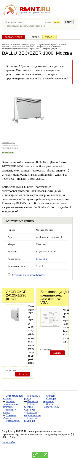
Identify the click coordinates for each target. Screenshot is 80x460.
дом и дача (45, 13)
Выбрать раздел (13, 37)
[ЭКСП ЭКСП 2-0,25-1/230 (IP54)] (15, 322)
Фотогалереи (13, 420)
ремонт (36, 13)
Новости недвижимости (32, 414)
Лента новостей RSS (51, 405)
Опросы (50, 395)
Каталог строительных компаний (10, 404)
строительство (25, 13)
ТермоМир (8, 152)
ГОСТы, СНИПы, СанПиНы (30, 407)
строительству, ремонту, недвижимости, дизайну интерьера (36, 434)
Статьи (35, 37)
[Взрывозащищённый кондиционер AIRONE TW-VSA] (50, 326)
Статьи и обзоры (9, 416)
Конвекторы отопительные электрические (10, 145)
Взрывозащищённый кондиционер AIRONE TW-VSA (58, 297)
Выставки (32, 401)
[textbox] (34, 22)
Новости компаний (30, 419)
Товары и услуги (9, 411)
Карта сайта (8, 442)
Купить (23, 374)
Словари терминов (49, 400)
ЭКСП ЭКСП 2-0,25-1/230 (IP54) (16, 295)
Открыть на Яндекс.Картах (28, 274)
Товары (49, 37)
